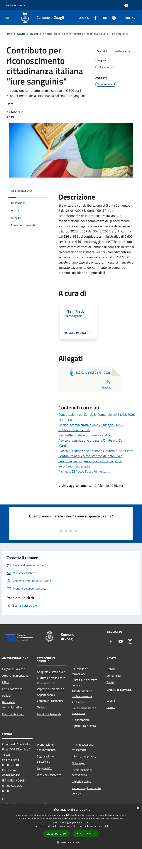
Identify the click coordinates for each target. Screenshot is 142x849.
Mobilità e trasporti (49, 714)
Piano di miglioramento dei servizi (86, 791)
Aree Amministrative (15, 675)
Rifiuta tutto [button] (86, 833)
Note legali (78, 763)
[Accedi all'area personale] (126, 5)
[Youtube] (103, 17)
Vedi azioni (121, 51)
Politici (6, 695)
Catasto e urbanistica (50, 700)
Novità (21, 33)
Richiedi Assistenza (49, 775)
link (106, 826)
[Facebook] (94, 17)
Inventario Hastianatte (74, 466)
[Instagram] (112, 17)
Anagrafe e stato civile (51, 672)
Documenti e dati (13, 714)
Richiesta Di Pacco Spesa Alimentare (83, 471)
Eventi (110, 707)
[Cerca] (134, 18)
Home (8, 33)
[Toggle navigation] (7, 17)
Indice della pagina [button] (21, 191)
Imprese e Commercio (50, 689)
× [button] (137, 808)
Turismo (42, 707)
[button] (70, 842)
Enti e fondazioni (12, 689)
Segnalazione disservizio (45, 759)
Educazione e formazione (80, 671)
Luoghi (110, 700)
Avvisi (34, 33)
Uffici (5, 682)
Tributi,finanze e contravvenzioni (82, 693)
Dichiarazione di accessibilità (82, 772)
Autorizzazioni (81, 720)
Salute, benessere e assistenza (84, 710)
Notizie (110, 669)
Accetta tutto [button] (56, 833)
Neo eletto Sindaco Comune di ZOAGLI (85, 435)
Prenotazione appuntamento (46, 747)
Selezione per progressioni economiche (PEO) (90, 461)
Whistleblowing (81, 781)
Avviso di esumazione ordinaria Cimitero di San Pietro (95, 450)
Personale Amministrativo (12, 705)
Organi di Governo (13, 669)
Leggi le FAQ (45, 768)
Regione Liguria (15, 5)
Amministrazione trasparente (82, 747)
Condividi (102, 51)
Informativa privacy (84, 756)
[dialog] (71, 826)
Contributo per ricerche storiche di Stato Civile (90, 455)
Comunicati (113, 675)
